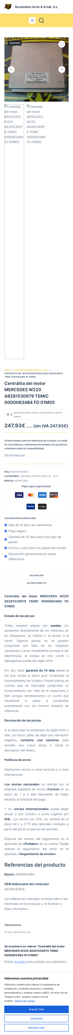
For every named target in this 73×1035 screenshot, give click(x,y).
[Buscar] (41, 20)
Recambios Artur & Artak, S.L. (36, 7)
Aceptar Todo (36, 1009)
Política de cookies (24, 1000)
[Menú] (32, 20)
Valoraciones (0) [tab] (36, 583)
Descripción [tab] (36, 575)
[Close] (69, 976)
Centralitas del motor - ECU (39, 476)
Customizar (36, 1018)
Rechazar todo (36, 1027)
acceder (20, 961)
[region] (36, 1004)
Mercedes (21, 480)
